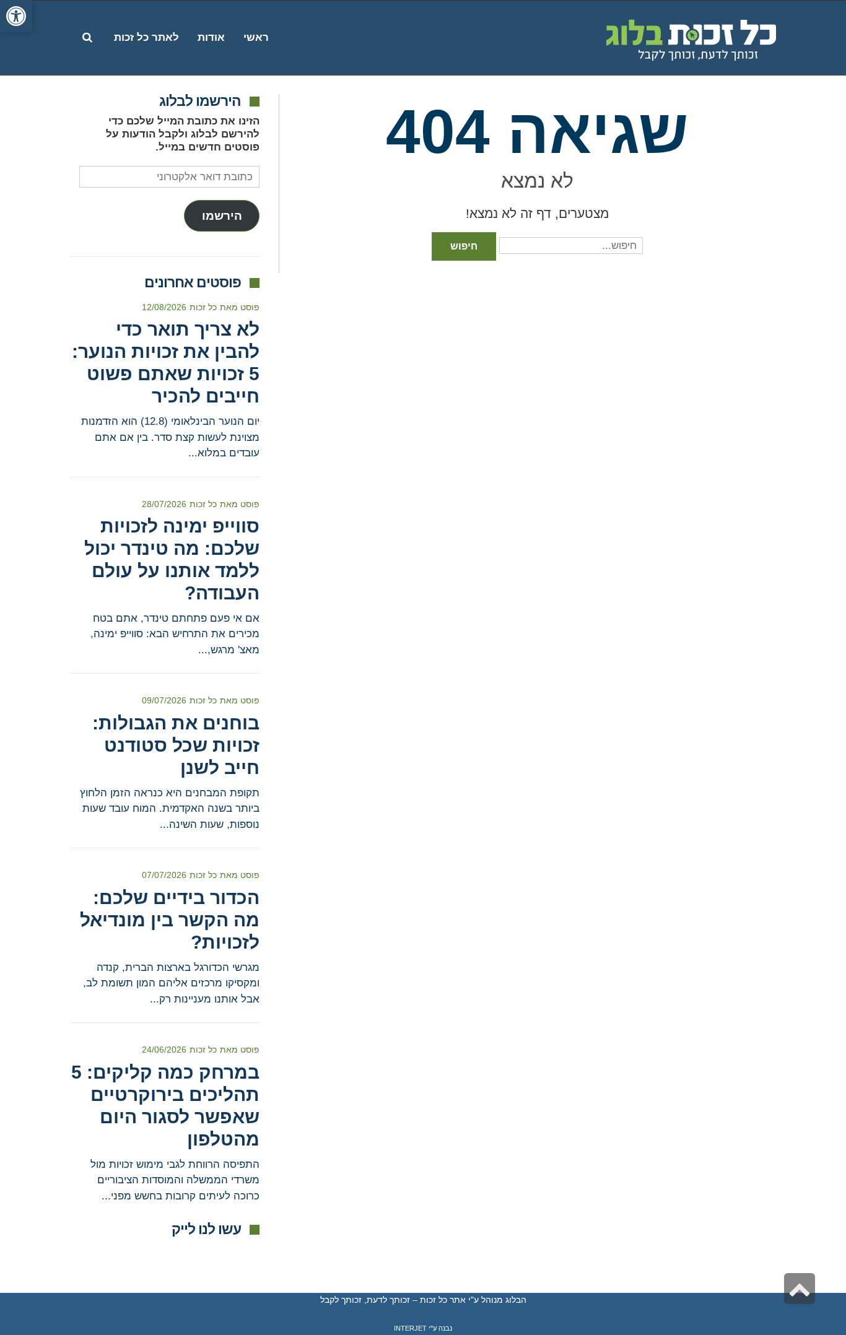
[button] (16, 16)
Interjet (410, 1328)
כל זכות (203, 307)
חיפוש (464, 246)
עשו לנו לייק (206, 1229)
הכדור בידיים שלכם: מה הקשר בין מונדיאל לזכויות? (169, 919)
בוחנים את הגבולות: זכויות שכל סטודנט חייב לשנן (175, 745)
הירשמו (222, 215)
